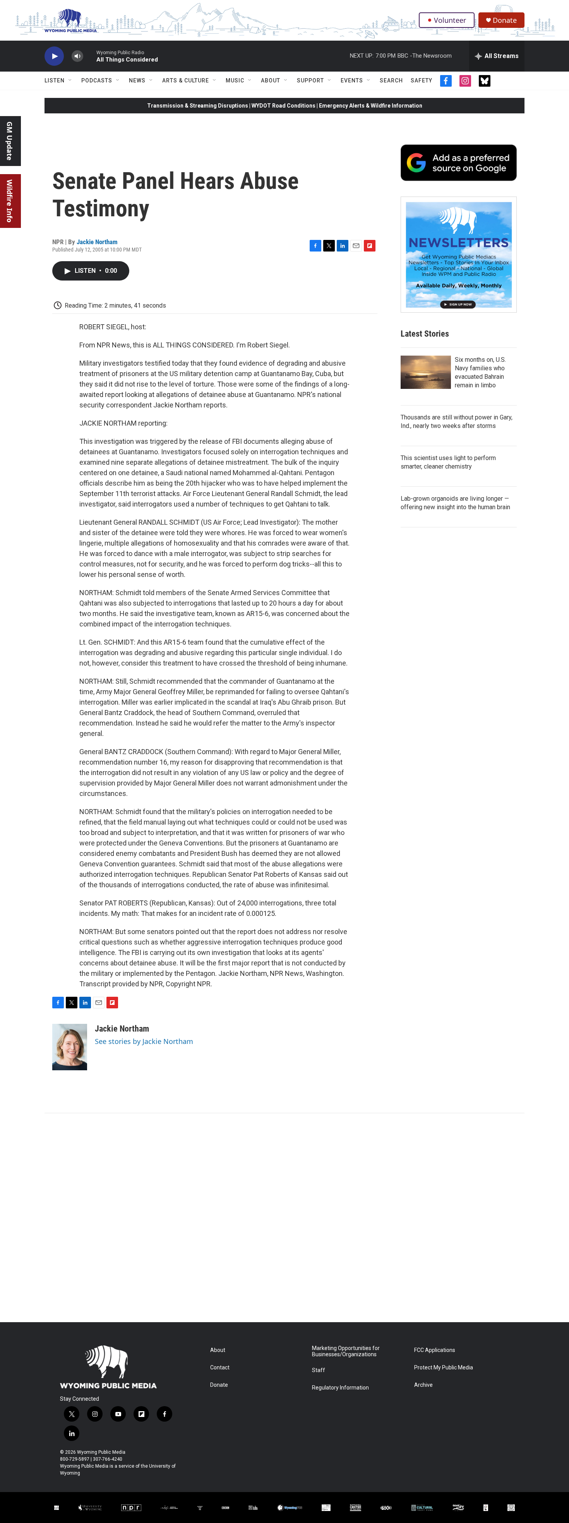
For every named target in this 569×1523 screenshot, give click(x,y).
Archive (423, 1385)
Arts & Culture (185, 80)
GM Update (9, 141)
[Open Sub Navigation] (70, 80)
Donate (505, 20)
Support (310, 80)
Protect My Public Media (443, 1368)
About (270, 80)
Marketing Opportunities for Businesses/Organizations (346, 1351)
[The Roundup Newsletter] (458, 254)
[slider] (90, 56)
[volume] (77, 56)
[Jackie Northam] (69, 1047)
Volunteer (450, 20)
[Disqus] (284, 1217)
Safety (421, 80)
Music (235, 80)
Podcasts (96, 80)
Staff (318, 1370)
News (137, 80)
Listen (55, 80)
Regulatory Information (340, 1388)
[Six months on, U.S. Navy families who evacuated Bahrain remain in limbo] (426, 372)
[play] (54, 56)
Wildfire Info (9, 201)
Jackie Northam (97, 242)
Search (391, 80)
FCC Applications (434, 1350)
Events (352, 80)
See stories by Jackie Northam (144, 1041)
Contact (220, 1368)
